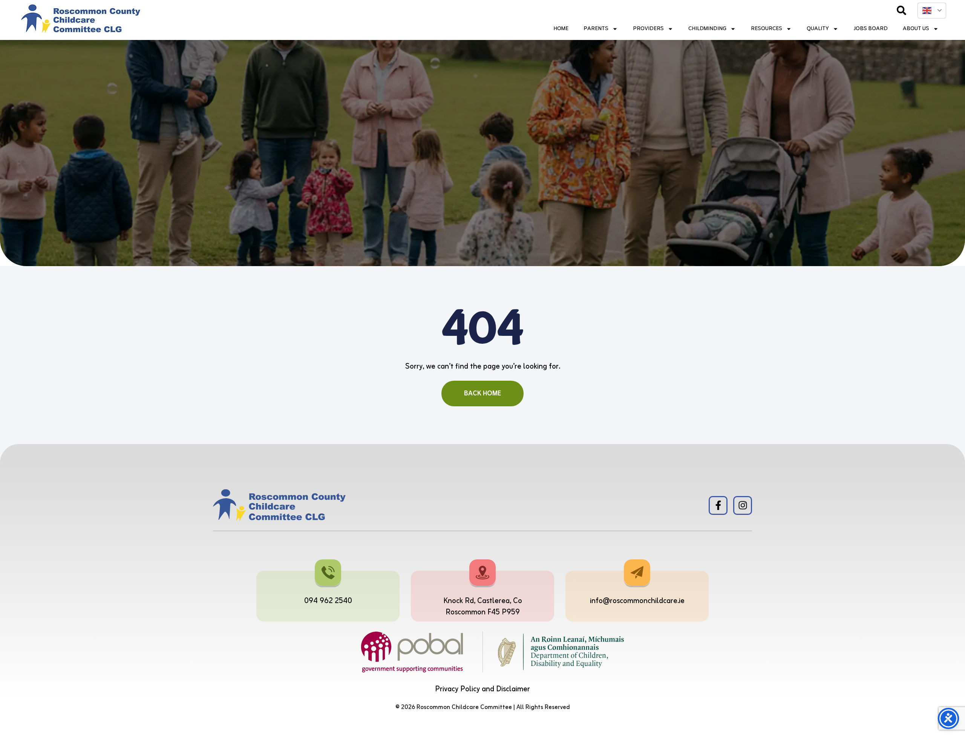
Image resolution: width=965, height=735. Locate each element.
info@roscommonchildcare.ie (637, 601)
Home (560, 29)
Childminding (707, 29)
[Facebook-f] (718, 505)
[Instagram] (742, 505)
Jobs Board (870, 29)
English (932, 10)
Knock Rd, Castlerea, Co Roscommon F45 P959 (482, 607)
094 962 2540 (328, 601)
